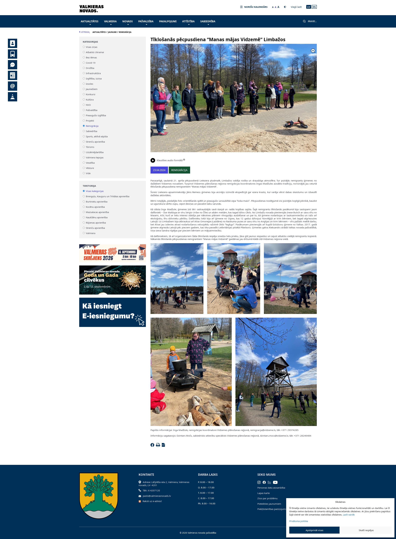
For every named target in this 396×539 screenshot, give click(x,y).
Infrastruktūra (93, 73)
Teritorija (89, 185)
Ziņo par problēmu (267, 498)
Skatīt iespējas (366, 530)
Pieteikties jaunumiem (269, 503)
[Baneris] (112, 251)
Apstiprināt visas (314, 530)
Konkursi (90, 94)
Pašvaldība (145, 21)
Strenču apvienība (95, 141)
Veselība (90, 162)
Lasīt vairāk (349, 514)
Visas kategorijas (95, 191)
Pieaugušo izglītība (96, 115)
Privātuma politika (298, 521)
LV (308, 6)
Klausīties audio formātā (170, 160)
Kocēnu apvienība (95, 206)
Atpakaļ (85, 32)
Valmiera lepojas (94, 157)
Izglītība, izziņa (94, 78)
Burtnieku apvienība (96, 201)
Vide (88, 173)
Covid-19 (90, 62)
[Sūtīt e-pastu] (141, 495)
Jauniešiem (91, 89)
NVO (88, 104)
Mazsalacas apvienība (97, 212)
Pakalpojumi (167, 21)
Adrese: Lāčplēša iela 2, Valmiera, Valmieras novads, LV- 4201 (164, 483)
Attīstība (188, 21)
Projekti (90, 120)
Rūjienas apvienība (96, 222)
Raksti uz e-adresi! (152, 501)
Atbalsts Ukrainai (95, 52)
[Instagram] (260, 482)
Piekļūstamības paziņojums (271, 509)
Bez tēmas (91, 57)
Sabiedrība (207, 21)
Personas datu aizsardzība (271, 487)
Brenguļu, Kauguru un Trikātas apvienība (107, 196)
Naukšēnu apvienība (97, 217)
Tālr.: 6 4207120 (151, 490)
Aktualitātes (89, 21)
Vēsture (90, 168)
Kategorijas (90, 41)
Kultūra (90, 99)
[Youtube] (276, 482)
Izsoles (89, 83)
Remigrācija (92, 125)
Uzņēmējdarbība (94, 152)
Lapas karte (263, 493)
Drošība (90, 68)
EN (314, 6)
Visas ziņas (91, 46)
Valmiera (110, 21)
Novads (127, 21)
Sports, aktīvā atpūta (97, 136)
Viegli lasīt (296, 6)
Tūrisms (90, 146)
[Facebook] (153, 445)
